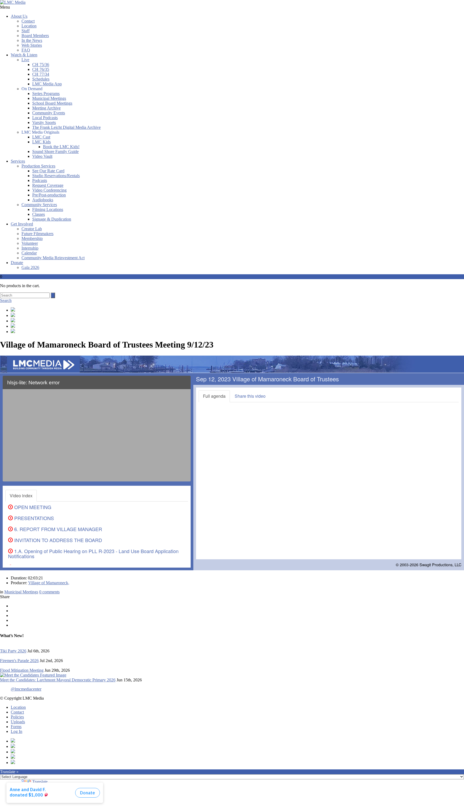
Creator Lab (31, 229)
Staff (25, 30)
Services (18, 161)
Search (6, 300)
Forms (16, 726)
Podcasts (39, 180)
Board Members (35, 35)
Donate (17, 262)
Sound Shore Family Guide (55, 151)
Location (29, 26)
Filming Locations (47, 209)
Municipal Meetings (49, 98)
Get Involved (22, 224)
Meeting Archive (46, 108)
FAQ (25, 50)
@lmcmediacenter (26, 689)
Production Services (38, 166)
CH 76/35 (40, 69)
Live (25, 59)
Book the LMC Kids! (61, 146)
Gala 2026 (30, 267)
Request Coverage (47, 185)
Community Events (48, 113)
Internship (29, 248)
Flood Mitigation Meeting (22, 670)
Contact (28, 21)
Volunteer (29, 243)
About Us (19, 16)
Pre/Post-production (49, 195)
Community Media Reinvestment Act (53, 257)
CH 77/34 (40, 74)
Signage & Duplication (51, 219)
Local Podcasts (45, 117)
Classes (38, 214)
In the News (31, 40)
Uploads (18, 721)
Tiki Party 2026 (13, 651)
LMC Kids (41, 142)
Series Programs (46, 93)
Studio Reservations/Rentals (56, 175)
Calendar (29, 253)
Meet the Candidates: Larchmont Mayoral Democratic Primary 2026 (57, 680)
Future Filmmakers (37, 233)
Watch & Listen (24, 55)
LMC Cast (41, 137)
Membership (32, 238)
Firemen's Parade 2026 (19, 660)
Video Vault (42, 156)
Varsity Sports (44, 122)
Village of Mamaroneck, (48, 582)
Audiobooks (42, 200)
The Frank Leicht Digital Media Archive (66, 127)
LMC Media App (47, 84)
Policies (17, 717)
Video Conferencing (49, 190)
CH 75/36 (40, 64)
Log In (16, 731)
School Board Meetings (52, 103)
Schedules (40, 79)
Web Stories (31, 45)
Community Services (39, 204)
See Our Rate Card (48, 171)
